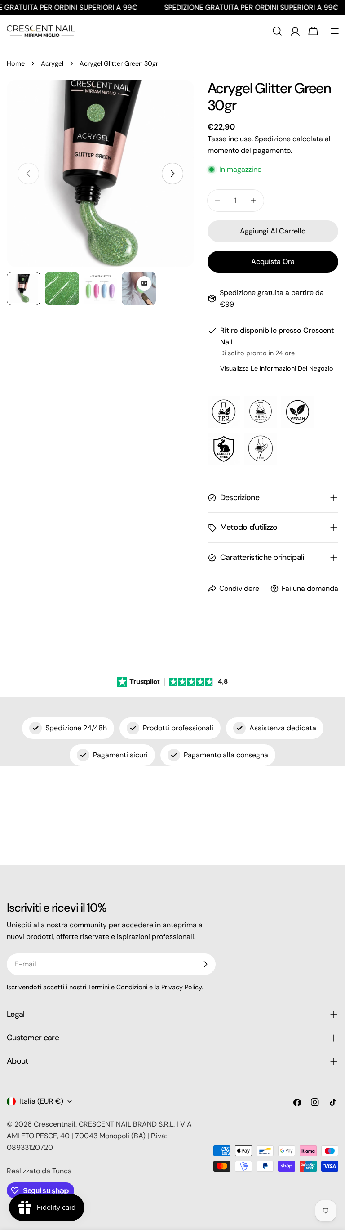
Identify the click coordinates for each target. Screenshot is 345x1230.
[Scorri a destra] (172, 173)
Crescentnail (54, 1124)
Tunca (62, 1171)
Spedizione (273, 138)
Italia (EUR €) (41, 1101)
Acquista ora (273, 261)
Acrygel (52, 63)
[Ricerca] (277, 31)
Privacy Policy (181, 987)
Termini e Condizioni (117, 987)
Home (16, 63)
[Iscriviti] (205, 964)
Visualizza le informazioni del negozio (276, 368)
